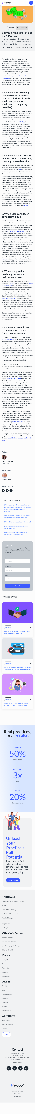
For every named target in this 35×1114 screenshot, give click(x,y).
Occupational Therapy (9, 942)
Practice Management (8, 918)
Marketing (5, 972)
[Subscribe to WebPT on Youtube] (20, 1068)
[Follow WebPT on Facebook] (26, 1068)
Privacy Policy (17, 1093)
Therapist (5, 960)
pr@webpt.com (19, 1059)
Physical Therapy (7, 937)
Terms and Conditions (17, 1091)
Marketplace (6, 928)
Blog (3, 990)
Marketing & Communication (11, 914)
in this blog (10, 378)
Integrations (6, 924)
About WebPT (6, 1020)
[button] (31, 3)
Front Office (6, 968)
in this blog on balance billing (16, 231)
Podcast (4, 1006)
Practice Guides (7, 994)
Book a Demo (13, 880)
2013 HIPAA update (8, 339)
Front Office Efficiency (9, 910)
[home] (6, 3)
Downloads (5, 998)
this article (17, 378)
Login (6, 1034)
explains (4, 259)
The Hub (4, 986)
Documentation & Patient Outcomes (13, 901)
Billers (4, 964)
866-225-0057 (19, 1055)
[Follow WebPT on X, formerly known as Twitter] (14, 1068)
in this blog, (21, 122)
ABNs (19, 170)
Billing (4, 905)
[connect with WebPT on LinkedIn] (9, 1068)
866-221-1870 (19, 1053)
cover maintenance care (9, 298)
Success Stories (6, 1010)
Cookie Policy (17, 1096)
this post (25, 205)
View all (6, 719)
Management (6, 976)
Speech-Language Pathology (11, 946)
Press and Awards (7, 1024)
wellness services (17, 422)
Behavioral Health (7, 950)
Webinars (5, 1002)
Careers (4, 1028)
